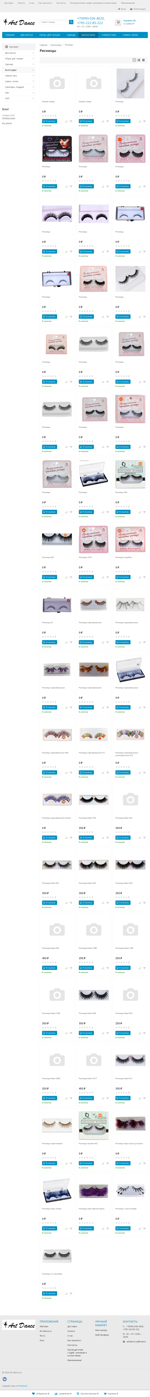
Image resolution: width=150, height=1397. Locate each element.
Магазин (44, 1326)
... (144, 35)
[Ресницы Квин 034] (94, 865)
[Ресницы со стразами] (57, 1256)
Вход (123, 9)
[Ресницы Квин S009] (57, 1060)
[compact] (143, 60)
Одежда (71, 35)
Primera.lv (22, 1385)
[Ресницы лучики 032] (94, 1126)
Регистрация (140, 9)
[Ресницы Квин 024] (130, 800)
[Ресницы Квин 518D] (94, 930)
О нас (31, 3)
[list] (139, 60)
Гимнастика (109, 35)
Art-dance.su (46, 1331)
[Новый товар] (57, 83)
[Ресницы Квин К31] (130, 1060)
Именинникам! (128, 3)
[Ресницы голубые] (130, 539)
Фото (42, 1335)
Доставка (8, 3)
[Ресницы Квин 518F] (130, 930)
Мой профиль (102, 1334)
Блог (42, 1340)
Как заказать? (45, 3)
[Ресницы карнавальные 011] (94, 735)
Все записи (7, 123)
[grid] (134, 60)
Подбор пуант (8, 118)
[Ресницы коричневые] (57, 1126)
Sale (7, 92)
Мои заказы (101, 1330)
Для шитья (27, 35)
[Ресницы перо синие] (57, 1191)
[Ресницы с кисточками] (130, 1191)
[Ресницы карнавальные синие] (57, 800)
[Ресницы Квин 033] (57, 865)
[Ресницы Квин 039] (130, 865)
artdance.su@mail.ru (136, 1341)
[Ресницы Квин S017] (94, 1060)
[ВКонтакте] (4, 1379)
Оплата (21, 3)
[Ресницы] (130, 83)
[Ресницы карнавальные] (94, 604)
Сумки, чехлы (130, 35)
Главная (9, 35)
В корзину (50, 121)
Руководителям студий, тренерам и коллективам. (93, 3)
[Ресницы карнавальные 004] (57, 735)
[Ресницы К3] (57, 604)
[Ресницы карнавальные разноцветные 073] (130, 735)
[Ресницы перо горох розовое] (130, 1126)
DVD (7, 98)
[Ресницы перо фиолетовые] (94, 1191)
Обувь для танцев (49, 35)
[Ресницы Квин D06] (94, 995)
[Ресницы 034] (130, 474)
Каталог (14, 46)
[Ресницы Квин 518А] (57, 995)
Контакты (61, 3)
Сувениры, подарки (14, 87)
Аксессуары (88, 35)
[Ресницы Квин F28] (130, 995)
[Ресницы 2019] (94, 539)
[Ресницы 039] (57, 539)
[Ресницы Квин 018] (94, 800)
